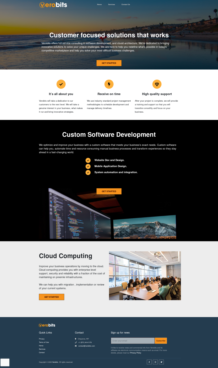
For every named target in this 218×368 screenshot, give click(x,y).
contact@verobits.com (86, 346)
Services (111, 4)
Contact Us (125, 4)
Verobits (55, 362)
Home (99, 4)
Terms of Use (44, 342)
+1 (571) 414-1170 (85, 342)
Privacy (42, 339)
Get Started (109, 63)
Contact (42, 352)
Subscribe (160, 340)
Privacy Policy (135, 352)
